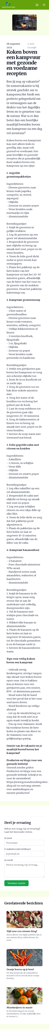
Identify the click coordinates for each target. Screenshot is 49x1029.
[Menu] (44, 5)
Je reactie (8, 860)
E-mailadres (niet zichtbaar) (17, 849)
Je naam (8, 838)
